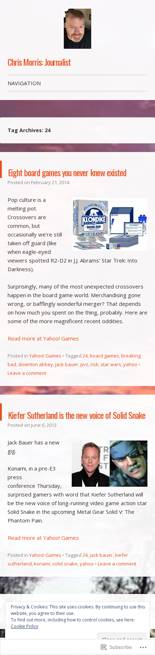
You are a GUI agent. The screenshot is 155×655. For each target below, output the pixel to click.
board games (104, 373)
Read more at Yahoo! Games (43, 355)
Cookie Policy (24, 626)
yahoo (130, 381)
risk (94, 381)
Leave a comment (27, 390)
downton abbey (35, 381)
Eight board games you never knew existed (63, 178)
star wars (111, 381)
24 (85, 373)
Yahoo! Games (45, 373)
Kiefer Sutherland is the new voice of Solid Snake (77, 438)
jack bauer (66, 381)
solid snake (65, 598)
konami (42, 598)
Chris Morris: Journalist (39, 61)
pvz (84, 381)
